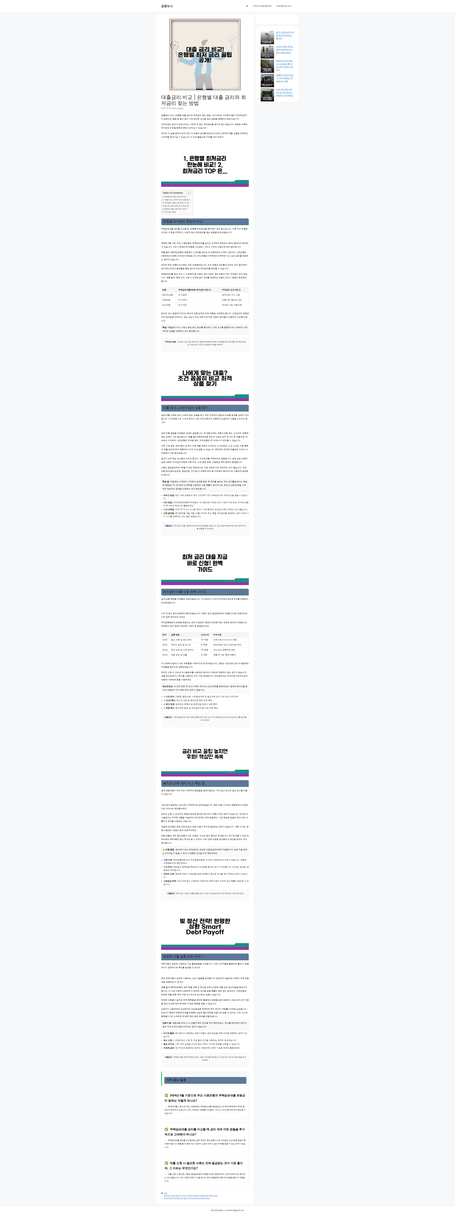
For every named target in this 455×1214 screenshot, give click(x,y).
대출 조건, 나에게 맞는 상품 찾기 (177, 200)
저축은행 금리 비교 (283, 6)
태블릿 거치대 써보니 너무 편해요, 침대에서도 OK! (284, 78)
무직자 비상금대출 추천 (262, 6)
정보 (165, 1193)
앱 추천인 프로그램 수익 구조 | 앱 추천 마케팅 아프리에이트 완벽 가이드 (191, 1196)
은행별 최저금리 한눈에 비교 (175, 196)
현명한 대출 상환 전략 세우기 (176, 209)
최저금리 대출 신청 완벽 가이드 (176, 203)
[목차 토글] (187, 193)
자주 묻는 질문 (170, 212)
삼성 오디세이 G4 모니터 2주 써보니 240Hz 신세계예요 (284, 92)
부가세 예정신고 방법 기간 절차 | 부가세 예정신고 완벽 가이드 (187, 1198)
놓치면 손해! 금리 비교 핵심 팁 (176, 206)
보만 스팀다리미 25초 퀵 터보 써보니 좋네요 (285, 35)
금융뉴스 (167, 6)
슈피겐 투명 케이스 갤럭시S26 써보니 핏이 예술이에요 (284, 49)
